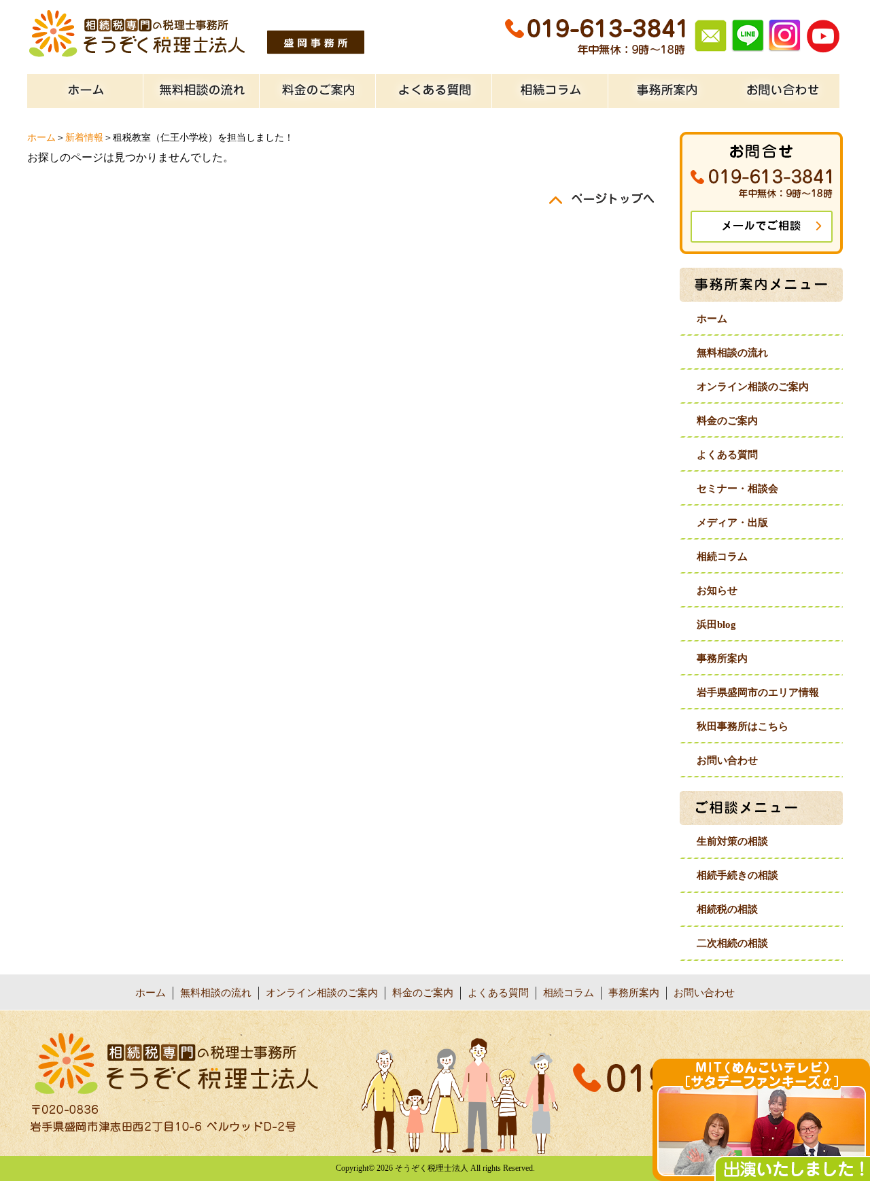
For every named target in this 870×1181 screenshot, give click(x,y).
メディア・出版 (732, 522)
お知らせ (717, 590)
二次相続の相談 (732, 943)
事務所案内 (722, 658)
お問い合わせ (727, 760)
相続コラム (722, 556)
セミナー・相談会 (737, 488)
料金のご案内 (727, 420)
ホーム (41, 138)
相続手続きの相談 (737, 875)
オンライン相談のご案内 (753, 386)
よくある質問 (727, 454)
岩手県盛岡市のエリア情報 (758, 692)
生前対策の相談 (732, 841)
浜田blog (716, 624)
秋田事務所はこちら (742, 726)
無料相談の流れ (732, 352)
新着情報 (84, 138)
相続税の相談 (727, 909)
